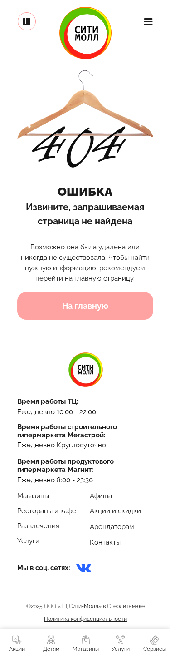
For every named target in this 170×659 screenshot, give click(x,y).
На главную (85, 306)
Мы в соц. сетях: (43, 568)
